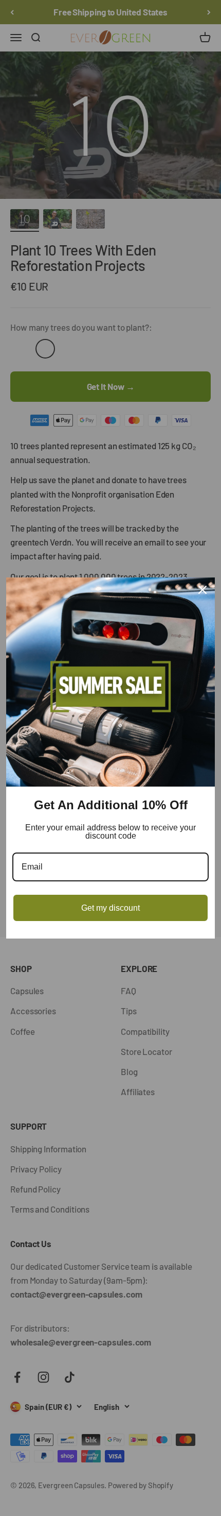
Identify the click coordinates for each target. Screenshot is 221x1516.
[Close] (202, 589)
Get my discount (110, 908)
